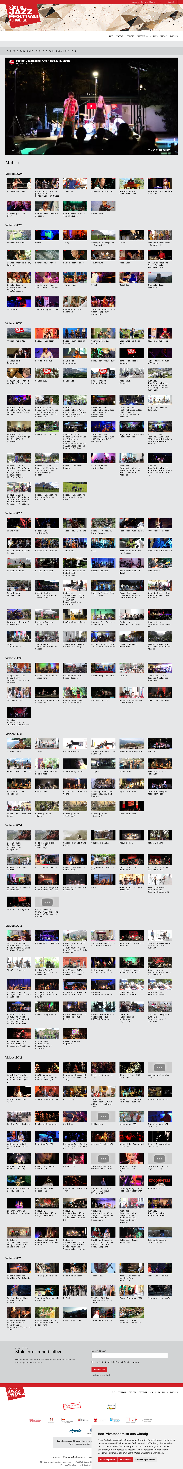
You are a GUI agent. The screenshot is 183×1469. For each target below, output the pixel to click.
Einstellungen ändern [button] (145, 1459)
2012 (66, 51)
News (155, 36)
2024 (8, 51)
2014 (52, 51)
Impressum (55, 1457)
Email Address (99, 1351)
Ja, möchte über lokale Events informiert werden (116, 1362)
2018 (23, 51)
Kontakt (144, 2)
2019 (15, 51)
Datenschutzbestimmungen (74, 1457)
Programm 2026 (144, 36)
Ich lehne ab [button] (125, 1459)
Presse (159, 2)
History (152, 2)
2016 (37, 51)
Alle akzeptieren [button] (107, 1459)
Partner (174, 36)
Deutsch (171, 2)
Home (111, 36)
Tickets (130, 36)
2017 (30, 51)
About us (135, 2)
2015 (44, 51)
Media (162, 36)
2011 (73, 51)
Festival (119, 36)
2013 (59, 51)
